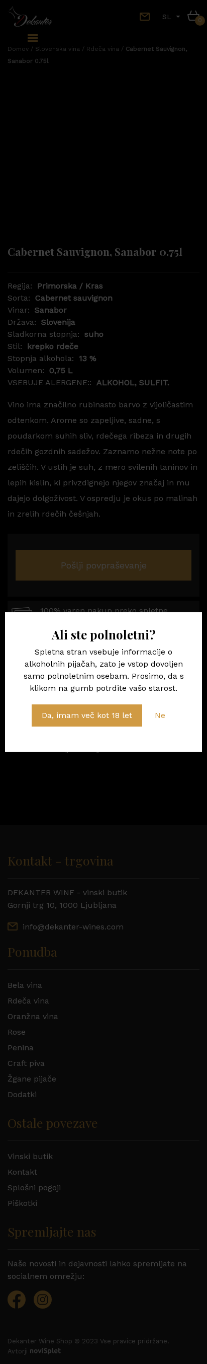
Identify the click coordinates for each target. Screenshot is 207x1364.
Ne (160, 715)
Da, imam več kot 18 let (87, 715)
